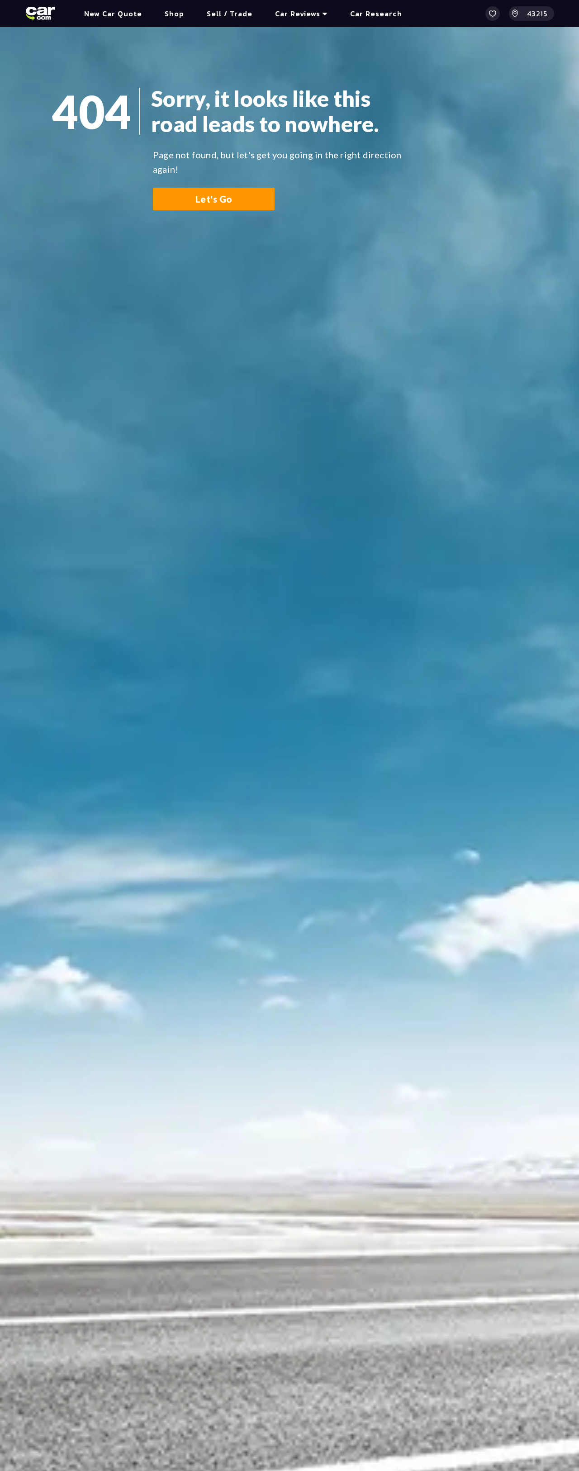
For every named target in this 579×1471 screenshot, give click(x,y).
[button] (492, 13)
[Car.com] (40, 13)
